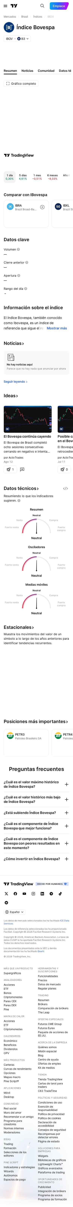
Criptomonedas (13, 997)
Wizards (9, 1171)
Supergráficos (12, 973)
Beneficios (10, 1044)
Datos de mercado (49, 984)
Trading (8, 1144)
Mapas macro (12, 1077)
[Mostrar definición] (18, 249)
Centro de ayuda (48, 1059)
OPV (6, 1053)
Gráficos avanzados (50, 1168)
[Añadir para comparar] (42, 207)
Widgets (43, 1155)
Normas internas (14, 1128)
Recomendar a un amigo (19, 1116)
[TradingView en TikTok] (60, 893)
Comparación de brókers (53, 1008)
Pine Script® (11, 1081)
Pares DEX (10, 1005)
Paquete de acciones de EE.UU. (53, 1034)
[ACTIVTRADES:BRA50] (7, 429)
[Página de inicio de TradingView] (14, 6)
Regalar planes (47, 988)
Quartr (41, 951)
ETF (6, 988)
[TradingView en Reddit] (6, 902)
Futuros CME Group (50, 1023)
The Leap (44, 1012)
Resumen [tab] (10, 71)
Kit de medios (46, 1067)
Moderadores (12, 1132)
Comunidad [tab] (46, 71)
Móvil (7, 1092)
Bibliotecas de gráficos (52, 1160)
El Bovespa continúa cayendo (27, 436)
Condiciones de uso (50, 1102)
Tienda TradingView (50, 1079)
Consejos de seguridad (52, 1129)
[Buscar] (42, 6)
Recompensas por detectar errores (49, 1135)
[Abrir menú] (5, 6)
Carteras (9, 1064)
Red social (10, 1108)
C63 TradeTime (47, 1090)
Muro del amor (12, 1112)
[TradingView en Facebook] (15, 893)
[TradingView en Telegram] (51, 893)
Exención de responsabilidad (47, 1108)
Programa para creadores (13, 1122)
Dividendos (10, 1049)
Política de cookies (49, 1118)
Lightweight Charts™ (50, 1164)
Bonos (7, 992)
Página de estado (49, 1141)
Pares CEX (10, 1001)
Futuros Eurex (46, 1028)
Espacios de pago (15, 1179)
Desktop (9, 1096)
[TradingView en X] (6, 893)
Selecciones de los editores (15, 1154)
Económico (10, 1040)
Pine (6, 1009)
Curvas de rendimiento (17, 1068)
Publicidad (44, 1186)
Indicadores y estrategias (19, 1167)
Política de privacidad (51, 1114)
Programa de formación (52, 1199)
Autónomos (10, 1175)
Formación (10, 1148)
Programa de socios (50, 1195)
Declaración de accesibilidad (47, 1124)
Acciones (9, 984)
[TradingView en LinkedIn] (42, 893)
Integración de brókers (52, 1191)
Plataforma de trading (51, 1172)
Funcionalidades (48, 976)
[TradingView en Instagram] (33, 893)
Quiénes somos (47, 1047)
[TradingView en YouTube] (24, 893)
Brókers (42, 1004)
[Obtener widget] (65, 488)
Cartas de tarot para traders (50, 1085)
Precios (42, 980)
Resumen (43, 1000)
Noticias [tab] (27, 71)
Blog (40, 1055)
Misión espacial (47, 1051)
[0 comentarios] (22, 469)
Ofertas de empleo (49, 1063)
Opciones (9, 1072)
